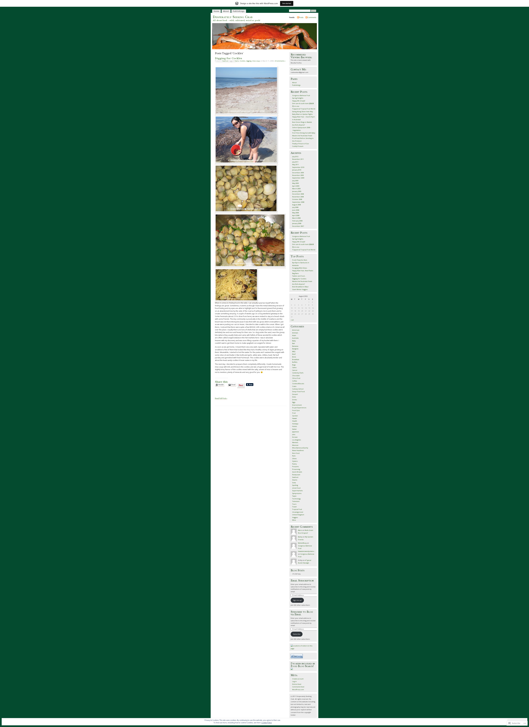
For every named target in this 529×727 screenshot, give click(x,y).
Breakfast (295, 359)
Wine (294, 520)
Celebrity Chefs (297, 373)
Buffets (294, 362)
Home (216, 11)
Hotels (294, 426)
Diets (294, 397)
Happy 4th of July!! (298, 101)
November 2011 (298, 159)
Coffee (294, 381)
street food (296, 488)
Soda (294, 483)
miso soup (256, 61)
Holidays (295, 424)
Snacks (294, 480)
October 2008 (297, 199)
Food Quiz (296, 410)
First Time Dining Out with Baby (303, 133)
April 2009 (295, 186)
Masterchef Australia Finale (302, 136)
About (226, 11)
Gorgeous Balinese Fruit (301, 95)
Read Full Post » (221, 398)
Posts (301, 17)
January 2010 (296, 170)
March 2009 (296, 189)
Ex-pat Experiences (299, 408)
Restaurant (296, 475)
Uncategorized (297, 512)
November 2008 (298, 197)
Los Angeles (296, 440)
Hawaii (294, 418)
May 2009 (295, 183)
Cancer (294, 370)
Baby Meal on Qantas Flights (302, 114)
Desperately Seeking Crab (233, 17)
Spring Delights (297, 98)
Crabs (294, 386)
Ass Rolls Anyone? (298, 125)
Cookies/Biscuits (298, 383)
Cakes (294, 367)
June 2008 (295, 210)
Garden (295, 416)
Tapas (294, 496)
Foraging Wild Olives (299, 268)
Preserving (296, 469)
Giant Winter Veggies (300, 289)
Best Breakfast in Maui (300, 287)
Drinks (294, 400)
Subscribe (296, 634)
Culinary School (297, 389)
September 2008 (298, 202)
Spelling (295, 485)
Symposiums (296, 493)
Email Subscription (302, 580)
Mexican (295, 445)
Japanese (295, 432)
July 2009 (295, 181)
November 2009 (298, 175)
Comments (311, 17)
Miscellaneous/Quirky (300, 448)
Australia (295, 338)
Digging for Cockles (228, 58)
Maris (300, 530)
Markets (295, 442)
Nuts (293, 456)
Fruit (294, 413)
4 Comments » (280, 61)
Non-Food (295, 453)
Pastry (294, 464)
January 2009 (296, 191)
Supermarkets (297, 491)
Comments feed (298, 687)
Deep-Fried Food (298, 391)
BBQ (293, 351)
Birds (294, 357)
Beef (294, 354)
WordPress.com (298, 689)
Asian (294, 335)
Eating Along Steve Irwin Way (302, 111)
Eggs (293, 402)
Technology (296, 499)
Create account (297, 679)
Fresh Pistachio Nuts (299, 260)
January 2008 (296, 223)
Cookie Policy (266, 722)
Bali (293, 343)
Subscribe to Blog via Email (302, 613)
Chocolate (296, 376)
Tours (294, 504)
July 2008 (295, 207)
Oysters (295, 461)
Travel (294, 507)
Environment (297, 405)
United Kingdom (298, 515)
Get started (286, 3)
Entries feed (296, 684)
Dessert (295, 394)
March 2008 (296, 218)
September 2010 (298, 167)
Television (295, 501)
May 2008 (295, 213)
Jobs (293, 434)
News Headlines (298, 450)
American (295, 330)
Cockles (242, 61)
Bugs (294, 365)
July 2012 (295, 156)
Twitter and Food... (299, 276)
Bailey (300, 537)
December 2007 (298, 226)
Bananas (295, 346)
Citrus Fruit (296, 378)
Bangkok (295, 349)
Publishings (239, 11)
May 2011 (295, 164)
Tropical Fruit (297, 509)
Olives (294, 458)
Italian (294, 429)
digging (248, 61)
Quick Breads (297, 472)
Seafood (225, 61)
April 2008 (295, 215)
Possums (295, 466)
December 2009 (298, 173)
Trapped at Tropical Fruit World (303, 109)
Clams (236, 61)
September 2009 (298, 178)
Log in (294, 681)
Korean (295, 437)
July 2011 (295, 162)
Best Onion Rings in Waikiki (302, 122)
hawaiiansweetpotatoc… (306, 551)
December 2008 (298, 194)
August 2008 (296, 205)
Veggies (295, 517)
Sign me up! (297, 600)
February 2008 (297, 221)
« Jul (292, 320)
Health (294, 421)
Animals (295, 333)
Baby (294, 341)
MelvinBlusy (302, 543)
